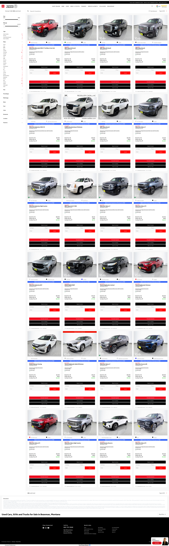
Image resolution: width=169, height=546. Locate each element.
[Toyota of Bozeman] (12, 6)
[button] (60, 27)
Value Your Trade (44, 87)
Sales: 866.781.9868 (136, 2)
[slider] (4, 19)
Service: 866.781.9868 (151, 2)
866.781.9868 (68, 527)
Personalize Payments (44, 81)
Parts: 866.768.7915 (163, 2)
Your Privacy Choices (84, 545)
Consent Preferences (10, 545)
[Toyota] (3, 6)
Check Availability (44, 84)
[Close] (167, 538)
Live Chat (157, 543)
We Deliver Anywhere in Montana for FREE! (45, 45)
